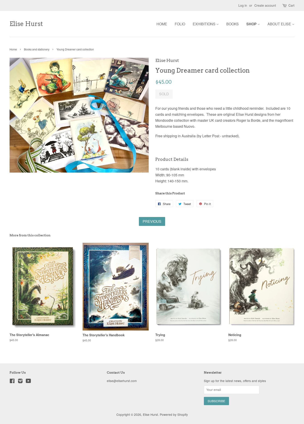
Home (161, 23)
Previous (152, 221)
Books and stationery (36, 49)
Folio (180, 23)
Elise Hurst (26, 24)
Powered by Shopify (174, 414)
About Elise (280, 23)
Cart (291, 5)
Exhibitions (204, 23)
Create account (265, 5)
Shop (251, 23)
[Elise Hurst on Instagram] (20, 381)
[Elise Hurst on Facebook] (12, 381)
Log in (242, 5)
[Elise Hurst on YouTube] (28, 381)
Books (232, 23)
